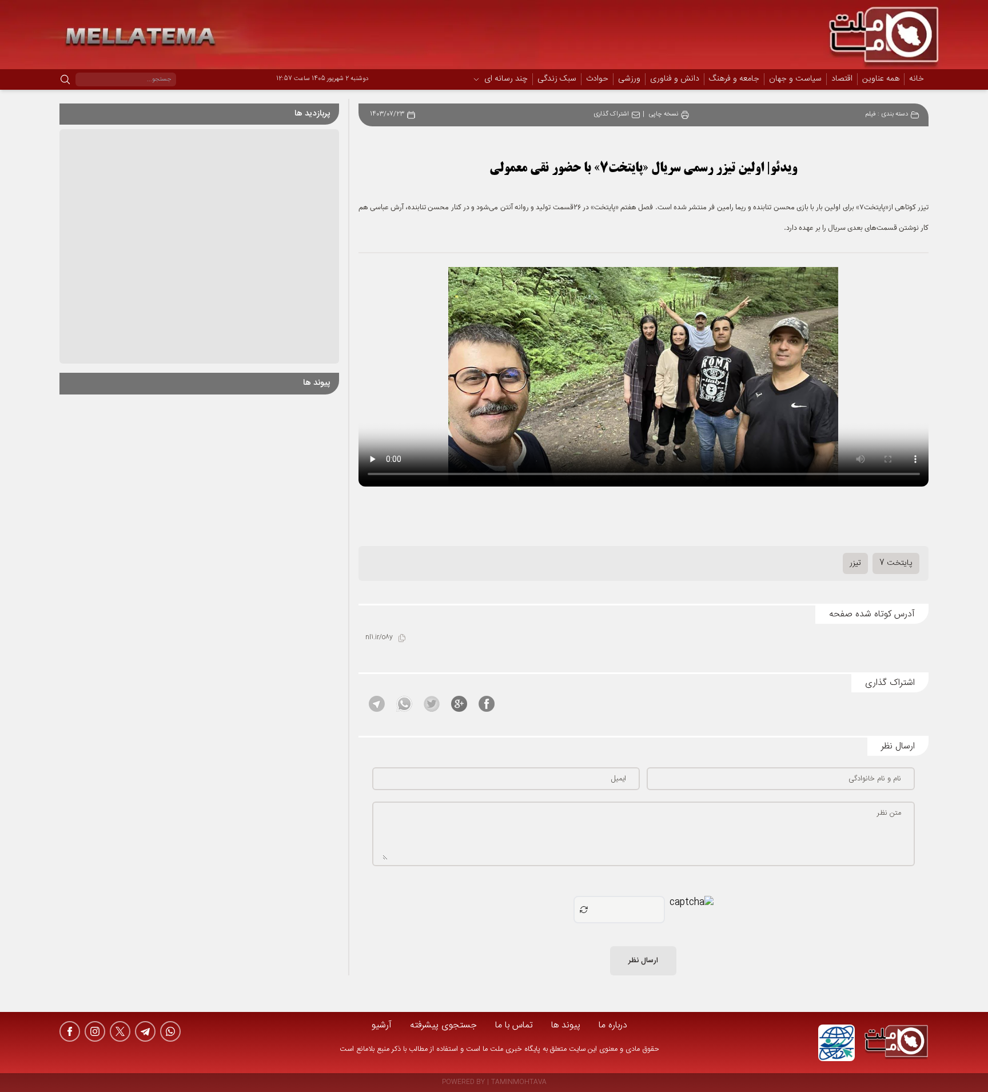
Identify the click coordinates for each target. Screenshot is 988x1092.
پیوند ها (565, 1025)
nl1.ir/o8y (379, 638)
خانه (916, 79)
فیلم (870, 114)
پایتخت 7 (896, 563)
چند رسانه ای (506, 79)
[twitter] (120, 1031)
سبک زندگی (556, 79)
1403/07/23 (387, 114)
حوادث (597, 79)
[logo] (896, 1043)
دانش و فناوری (674, 79)
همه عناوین (880, 79)
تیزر (855, 563)
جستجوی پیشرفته (443, 1025)
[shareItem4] (404, 704)
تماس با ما (514, 1025)
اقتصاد (841, 79)
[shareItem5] (377, 704)
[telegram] (145, 1031)
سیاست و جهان (795, 79)
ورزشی (629, 79)
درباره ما (613, 1025)
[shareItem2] (459, 704)
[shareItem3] (432, 704)
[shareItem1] (486, 704)
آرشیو (382, 1025)
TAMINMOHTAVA (519, 1082)
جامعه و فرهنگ (734, 79)
